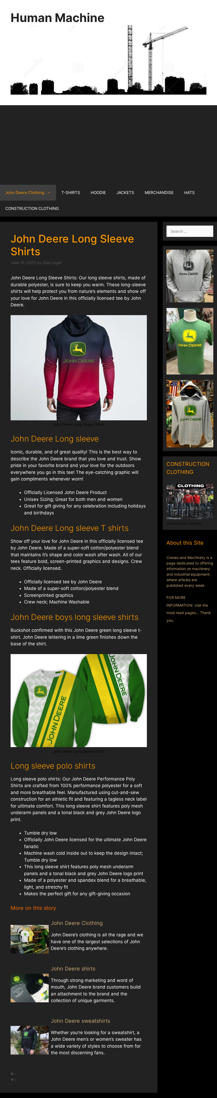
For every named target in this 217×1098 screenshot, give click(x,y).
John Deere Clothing (24, 192)
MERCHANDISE (159, 192)
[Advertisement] (108, 145)
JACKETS (125, 192)
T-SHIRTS (70, 192)
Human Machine (58, 17)
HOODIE (98, 192)
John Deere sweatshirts (80, 1021)
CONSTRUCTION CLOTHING (32, 208)
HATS (189, 192)
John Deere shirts (73, 968)
